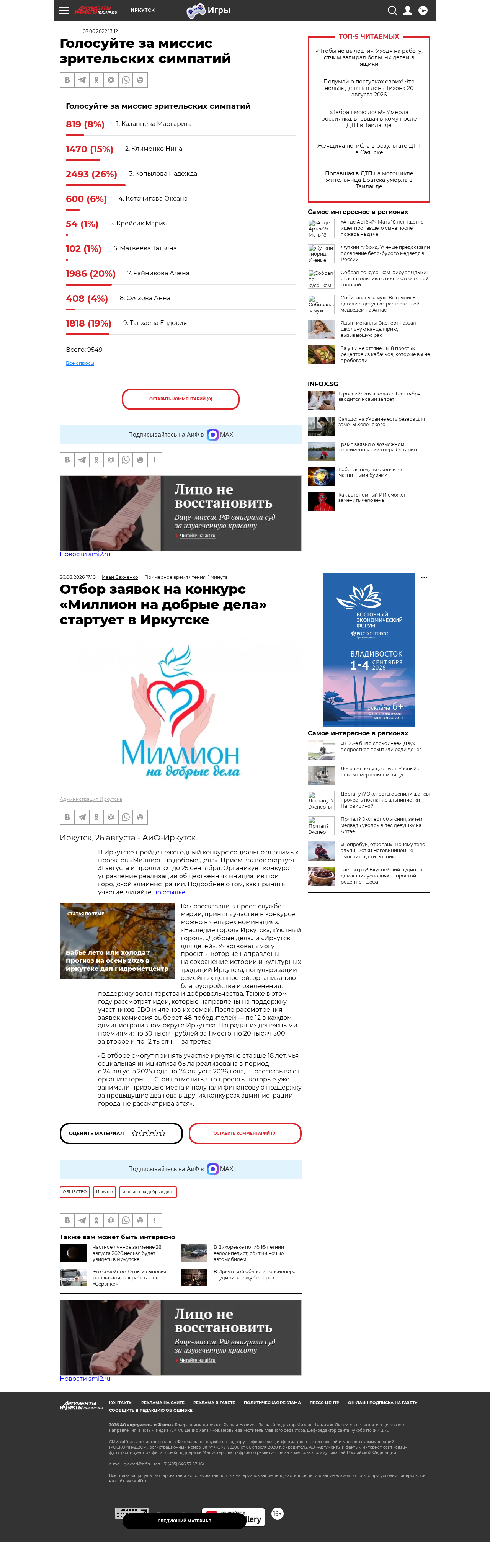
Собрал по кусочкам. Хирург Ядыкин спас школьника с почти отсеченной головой (385, 278)
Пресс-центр (324, 1402)
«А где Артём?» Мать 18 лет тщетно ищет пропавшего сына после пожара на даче (382, 228)
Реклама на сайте (163, 1402)
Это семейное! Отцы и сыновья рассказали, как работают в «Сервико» (129, 1278)
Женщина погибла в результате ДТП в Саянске (369, 149)
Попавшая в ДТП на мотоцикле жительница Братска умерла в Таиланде (369, 180)
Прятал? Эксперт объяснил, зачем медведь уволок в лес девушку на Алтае (381, 825)
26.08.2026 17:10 (78, 577)
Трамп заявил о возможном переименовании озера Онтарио (377, 447)
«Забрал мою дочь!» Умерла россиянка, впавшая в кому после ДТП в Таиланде (369, 119)
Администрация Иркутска (91, 799)
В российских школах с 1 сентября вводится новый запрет (379, 396)
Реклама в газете (214, 1402)
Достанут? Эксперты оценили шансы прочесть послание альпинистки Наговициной (385, 800)
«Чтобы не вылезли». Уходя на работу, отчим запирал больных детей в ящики (369, 57)
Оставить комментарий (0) (180, 399)
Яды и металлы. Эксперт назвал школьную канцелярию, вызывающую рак (378, 329)
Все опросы (80, 363)
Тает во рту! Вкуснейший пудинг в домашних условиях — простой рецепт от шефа (381, 876)
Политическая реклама (272, 1402)
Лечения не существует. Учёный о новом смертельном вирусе (381, 772)
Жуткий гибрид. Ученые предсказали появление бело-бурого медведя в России (385, 253)
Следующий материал (184, 1521)
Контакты (120, 1402)
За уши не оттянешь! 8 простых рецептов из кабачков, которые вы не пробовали (385, 354)
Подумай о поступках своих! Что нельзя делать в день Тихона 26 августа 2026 (369, 88)
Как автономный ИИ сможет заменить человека (372, 497)
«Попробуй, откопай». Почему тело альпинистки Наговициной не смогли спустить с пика (383, 850)
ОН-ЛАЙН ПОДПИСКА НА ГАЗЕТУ (382, 1402)
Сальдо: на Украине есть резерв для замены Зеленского (381, 422)
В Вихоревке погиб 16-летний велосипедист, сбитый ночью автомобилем (249, 1253)
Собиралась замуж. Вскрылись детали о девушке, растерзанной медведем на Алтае (380, 304)
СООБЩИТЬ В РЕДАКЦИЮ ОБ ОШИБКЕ (151, 1410)
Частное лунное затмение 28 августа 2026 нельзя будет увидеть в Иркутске (127, 1253)
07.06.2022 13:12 (100, 31)
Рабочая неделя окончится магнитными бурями (370, 472)
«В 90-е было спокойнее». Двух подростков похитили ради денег (381, 746)
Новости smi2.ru (85, 554)
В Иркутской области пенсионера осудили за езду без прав (255, 1275)
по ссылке (169, 892)
